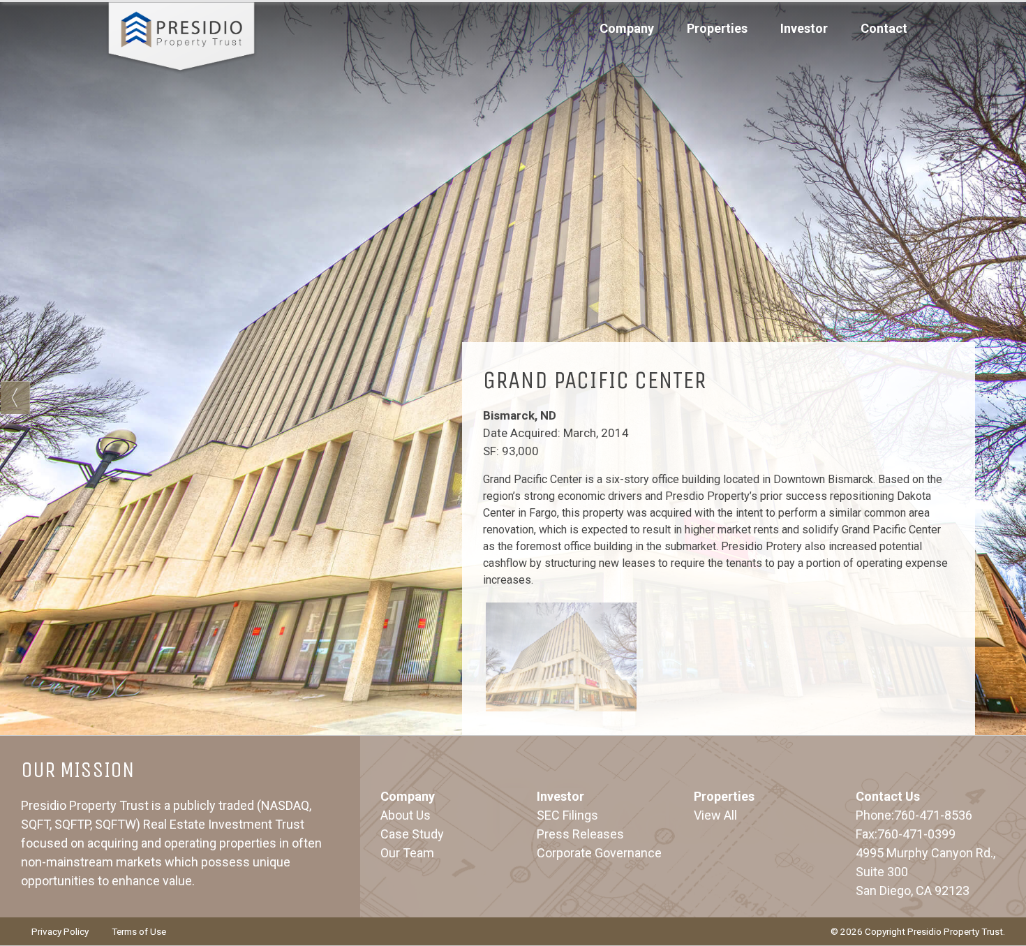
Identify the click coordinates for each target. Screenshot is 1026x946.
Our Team (407, 852)
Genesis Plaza (1010, 397)
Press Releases (580, 834)
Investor (560, 796)
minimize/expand (718, 363)
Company (407, 796)
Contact (884, 28)
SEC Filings (567, 815)
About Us (405, 815)
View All (715, 815)
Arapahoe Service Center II (15, 397)
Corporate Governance (599, 852)
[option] (561, 657)
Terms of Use (139, 931)
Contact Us (888, 796)
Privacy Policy (60, 931)
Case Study (412, 834)
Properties (717, 28)
